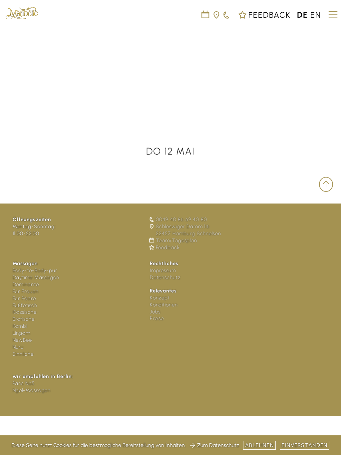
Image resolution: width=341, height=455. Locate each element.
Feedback (268, 15)
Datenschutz (165, 277)
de (302, 15)
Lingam (21, 333)
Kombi (20, 326)
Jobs (155, 312)
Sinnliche (23, 354)
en (315, 15)
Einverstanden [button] (305, 445)
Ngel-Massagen (32, 390)
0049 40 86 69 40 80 (181, 220)
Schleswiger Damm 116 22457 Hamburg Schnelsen (188, 230)
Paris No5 (24, 383)
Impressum (163, 270)
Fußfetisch (25, 305)
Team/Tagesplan (176, 240)
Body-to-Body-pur (35, 270)
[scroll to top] (326, 184)
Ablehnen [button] (259, 445)
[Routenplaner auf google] (216, 15)
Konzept (160, 298)
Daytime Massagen (36, 277)
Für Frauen (26, 291)
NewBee (22, 340)
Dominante (26, 284)
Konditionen (164, 305)
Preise (157, 318)
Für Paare (24, 298)
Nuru (18, 347)
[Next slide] (330, 73)
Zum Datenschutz (218, 445)
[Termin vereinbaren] (226, 15)
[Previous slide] (10, 73)
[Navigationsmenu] (332, 12)
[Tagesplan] (205, 15)
